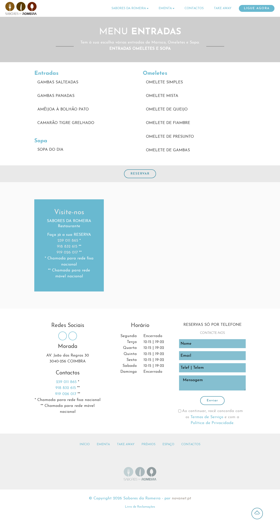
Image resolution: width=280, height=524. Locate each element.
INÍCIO (85, 444)
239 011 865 (68, 241)
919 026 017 (67, 252)
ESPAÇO (168, 444)
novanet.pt (181, 498)
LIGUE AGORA (257, 8)
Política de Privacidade (212, 423)
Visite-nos (69, 212)
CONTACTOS (194, 8)
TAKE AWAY (222, 8)
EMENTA (165, 8)
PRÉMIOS (148, 444)
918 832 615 (67, 247)
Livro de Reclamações (140, 506)
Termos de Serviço (207, 417)
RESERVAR (140, 173)
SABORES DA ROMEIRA (128, 8)
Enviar (212, 400)
